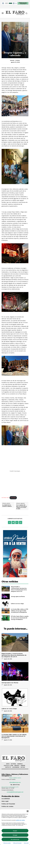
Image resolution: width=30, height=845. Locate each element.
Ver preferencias (15, 839)
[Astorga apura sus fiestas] (6, 596)
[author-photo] (3, 659)
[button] (27, 811)
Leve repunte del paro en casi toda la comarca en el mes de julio (21, 506)
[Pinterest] (16, 522)
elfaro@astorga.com (15, 782)
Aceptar (15, 831)
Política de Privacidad (17, 843)
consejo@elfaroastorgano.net (15, 792)
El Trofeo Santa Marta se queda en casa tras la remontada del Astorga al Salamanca (19, 617)
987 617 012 (16, 784)
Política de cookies (7, 843)
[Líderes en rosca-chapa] (6, 603)
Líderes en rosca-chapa (17, 603)
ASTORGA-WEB (5, 497)
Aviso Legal (26, 843)
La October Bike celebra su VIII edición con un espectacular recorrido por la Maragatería (19, 610)
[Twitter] (13, 522)
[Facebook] (9, 522)
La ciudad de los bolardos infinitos (7, 505)
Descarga (13, 497)
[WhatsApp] (20, 522)
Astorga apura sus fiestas (18, 596)
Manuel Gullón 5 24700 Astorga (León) (10, 787)
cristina (17, 60)
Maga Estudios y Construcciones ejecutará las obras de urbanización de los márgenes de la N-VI (19, 589)
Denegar (15, 835)
